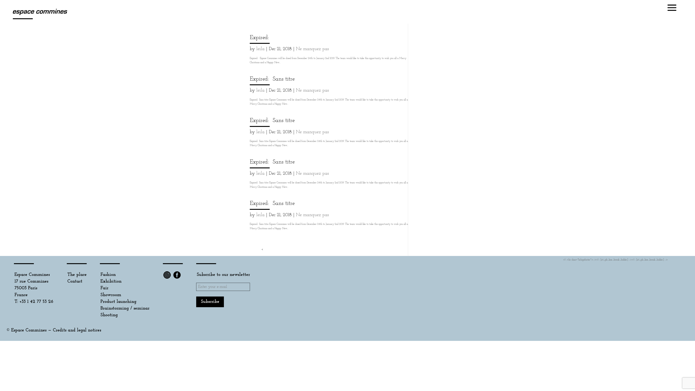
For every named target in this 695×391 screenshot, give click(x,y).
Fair (104, 288)
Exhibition (111, 281)
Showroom (110, 295)
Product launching (118, 301)
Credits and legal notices (77, 330)
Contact (74, 281)
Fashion (108, 274)
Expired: (259, 38)
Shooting (109, 315)
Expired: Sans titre (272, 79)
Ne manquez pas (312, 49)
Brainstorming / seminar (124, 308)
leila (260, 49)
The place (77, 274)
